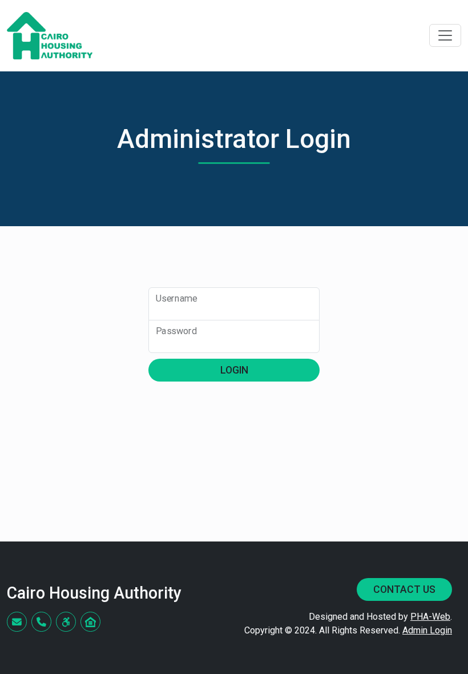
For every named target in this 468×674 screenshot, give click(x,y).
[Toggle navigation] (445, 35)
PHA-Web (430, 616)
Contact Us (404, 589)
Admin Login (427, 630)
